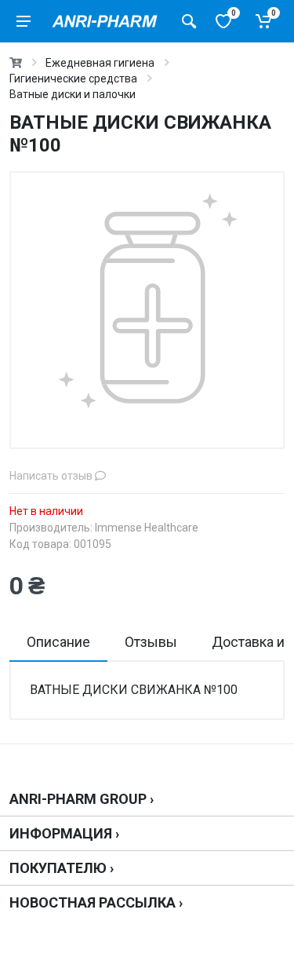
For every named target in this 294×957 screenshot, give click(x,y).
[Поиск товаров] (189, 21)
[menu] (23, 21)
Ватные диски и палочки (72, 94)
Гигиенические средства (73, 78)
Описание (58, 642)
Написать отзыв (52, 475)
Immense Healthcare (146, 527)
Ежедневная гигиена (99, 63)
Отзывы (151, 642)
